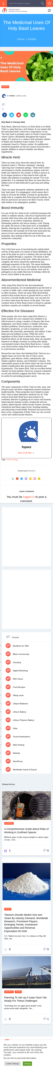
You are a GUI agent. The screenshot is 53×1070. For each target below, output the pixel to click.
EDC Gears (17, 679)
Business (9, 823)
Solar (15, 728)
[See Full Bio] (33, 453)
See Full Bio (25, 452)
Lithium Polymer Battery (23, 720)
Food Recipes (18, 687)
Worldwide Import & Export (24, 769)
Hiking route (18, 695)
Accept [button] (27, 1064)
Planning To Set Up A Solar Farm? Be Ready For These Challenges (25, 999)
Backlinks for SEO (20, 646)
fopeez (12, 96)
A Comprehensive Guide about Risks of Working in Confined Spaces (26, 831)
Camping (16, 662)
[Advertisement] (26, 537)
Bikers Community (20, 654)
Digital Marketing (20, 670)
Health (5, 86)
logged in (28, 496)
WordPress (17, 761)
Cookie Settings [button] (12, 1064)
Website (16, 753)
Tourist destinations (21, 736)
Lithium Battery (19, 712)
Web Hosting (18, 745)
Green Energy (12, 460)
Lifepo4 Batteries (20, 703)
